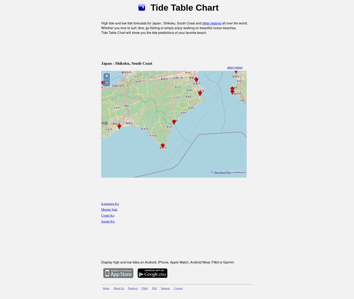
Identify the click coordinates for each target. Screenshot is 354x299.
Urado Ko (107, 215)
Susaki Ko (108, 221)
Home (106, 288)
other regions (211, 23)
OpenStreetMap (222, 172)
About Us (118, 288)
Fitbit (145, 288)
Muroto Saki (109, 209)
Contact (178, 288)
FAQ (154, 288)
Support (165, 288)
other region (235, 67)
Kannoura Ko (110, 204)
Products (133, 288)
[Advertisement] (175, 47)
